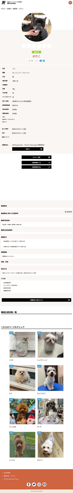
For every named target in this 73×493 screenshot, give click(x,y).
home (3, 9)
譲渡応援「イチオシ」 (10, 476)
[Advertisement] (36, 186)
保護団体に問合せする (36, 300)
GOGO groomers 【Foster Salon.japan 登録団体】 (28, 145)
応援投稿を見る (36, 167)
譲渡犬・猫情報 (12, 9)
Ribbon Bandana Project (11, 479)
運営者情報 (7, 473)
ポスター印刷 (36, 157)
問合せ (28, 149)
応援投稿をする (36, 162)
